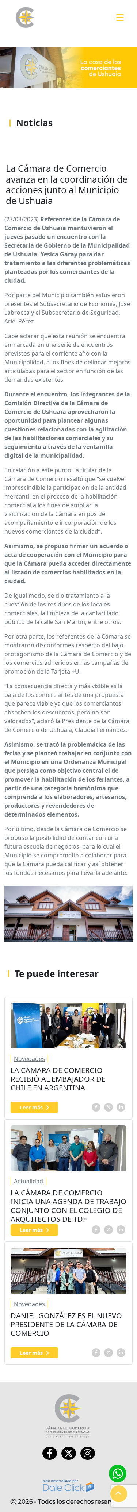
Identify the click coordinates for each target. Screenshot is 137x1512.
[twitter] (108, 1106)
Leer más (31, 1107)
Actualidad (28, 1181)
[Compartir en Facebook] (96, 1106)
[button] (119, 1494)
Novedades (29, 1059)
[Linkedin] (120, 1106)
